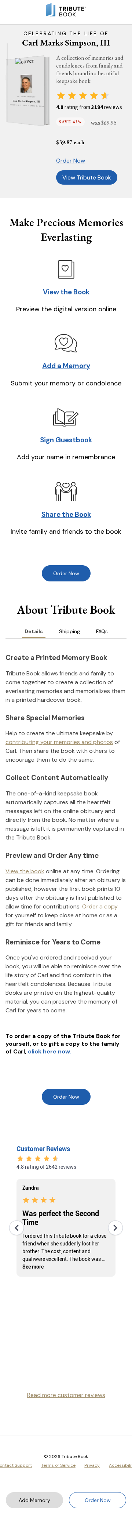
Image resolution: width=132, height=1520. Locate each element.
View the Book (66, 292)
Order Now (70, 160)
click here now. (50, 1051)
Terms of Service (58, 1465)
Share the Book (66, 514)
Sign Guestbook (66, 440)
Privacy (92, 1465)
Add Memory (34, 1500)
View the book (25, 871)
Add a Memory (66, 365)
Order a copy (100, 906)
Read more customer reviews (66, 1395)
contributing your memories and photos (59, 742)
